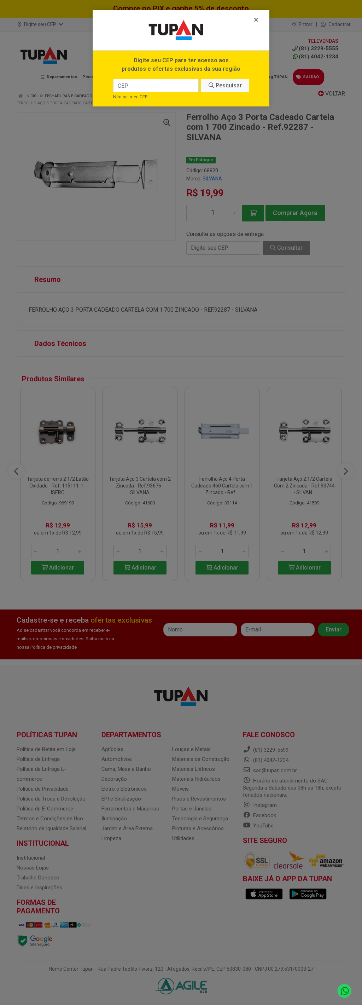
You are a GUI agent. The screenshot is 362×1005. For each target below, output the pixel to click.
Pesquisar (228, 85)
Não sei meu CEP (130, 96)
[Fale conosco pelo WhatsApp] (344, 991)
